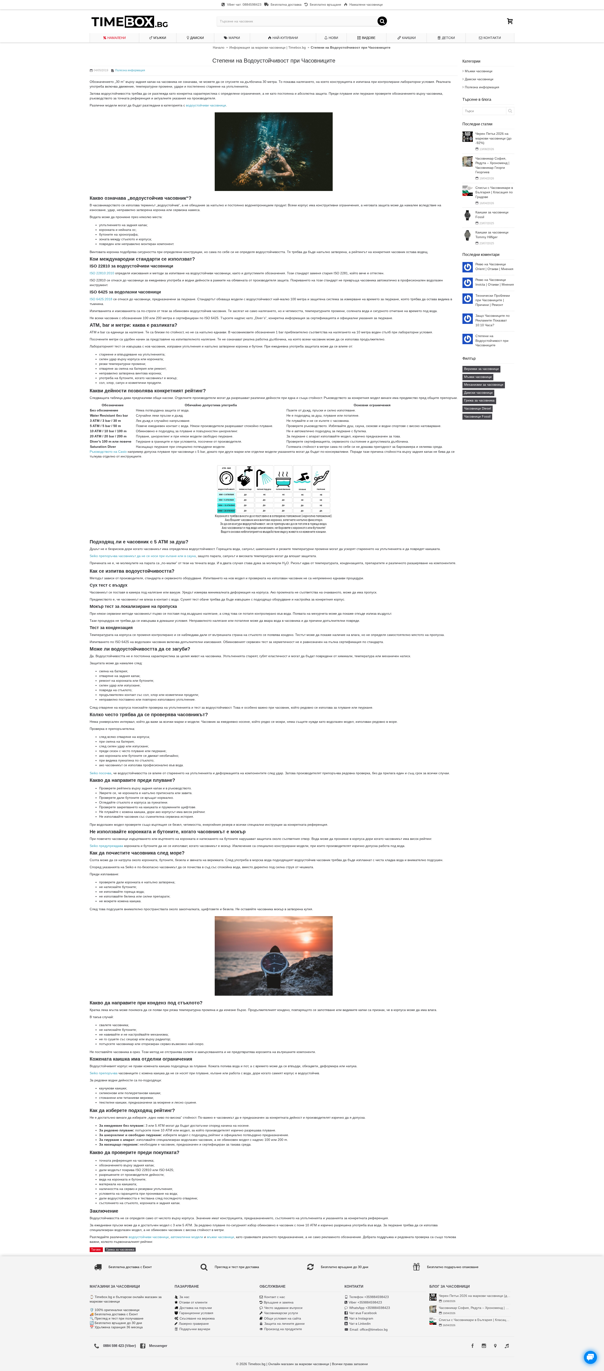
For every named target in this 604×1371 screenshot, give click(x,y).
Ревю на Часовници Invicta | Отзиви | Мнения (494, 282)
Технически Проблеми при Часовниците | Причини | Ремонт (492, 300)
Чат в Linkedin (360, 1323)
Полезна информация (482, 87)
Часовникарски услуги (281, 1313)
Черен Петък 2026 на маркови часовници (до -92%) (493, 138)
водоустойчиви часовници (206, 105)
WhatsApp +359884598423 (369, 1308)
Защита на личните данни (284, 1323)
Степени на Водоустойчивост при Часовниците (491, 340)
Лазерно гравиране (194, 1323)
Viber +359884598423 (365, 1302)
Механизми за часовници (483, 384)
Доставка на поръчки (196, 1308)
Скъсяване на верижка (197, 1318)
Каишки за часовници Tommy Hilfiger (491, 234)
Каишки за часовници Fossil (491, 214)
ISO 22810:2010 (102, 273)
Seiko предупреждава (106, 846)
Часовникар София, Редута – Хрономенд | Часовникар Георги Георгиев (492, 165)
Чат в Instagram (361, 1318)
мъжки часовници (220, 1237)
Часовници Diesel (477, 408)
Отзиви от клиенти (193, 1302)
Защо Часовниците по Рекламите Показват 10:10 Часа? (492, 320)
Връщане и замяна (279, 1302)
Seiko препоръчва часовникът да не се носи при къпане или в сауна (143, 556)
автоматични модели (187, 1237)
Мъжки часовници (478, 71)
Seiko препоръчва (103, 1073)
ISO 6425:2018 (101, 299)
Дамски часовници (479, 79)
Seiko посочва (100, 773)
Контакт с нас (274, 1297)
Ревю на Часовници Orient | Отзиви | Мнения (494, 266)
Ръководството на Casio (108, 451)
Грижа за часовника (479, 400)
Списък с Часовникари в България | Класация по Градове (494, 192)
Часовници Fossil (477, 416)
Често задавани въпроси (283, 1308)
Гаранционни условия (196, 1313)
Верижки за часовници (481, 369)
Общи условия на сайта (282, 1318)
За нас (184, 1297)
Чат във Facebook (363, 1313)
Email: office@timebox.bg (369, 1329)
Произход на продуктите (283, 1329)
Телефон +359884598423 (369, 1297)
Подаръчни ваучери (194, 1329)
